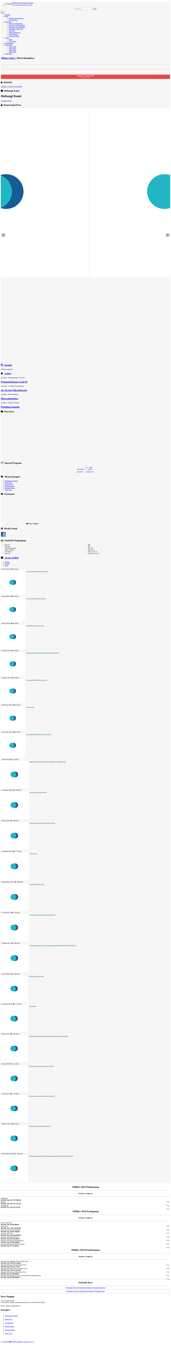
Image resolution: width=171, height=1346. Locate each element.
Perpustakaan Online (11, 481)
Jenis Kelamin (13, 34)
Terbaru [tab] (7, 562)
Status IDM (8, 45)
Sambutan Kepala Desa (16, 18)
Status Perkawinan (14, 32)
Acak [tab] (6, 565)
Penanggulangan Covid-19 (14, 382)
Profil (6, 16)
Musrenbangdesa (9, 398)
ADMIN (3, 86)
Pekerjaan (12, 31)
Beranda (7, 15)
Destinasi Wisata (10, 488)
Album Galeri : (9, 58)
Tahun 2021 (12, 48)
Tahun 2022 (12, 50)
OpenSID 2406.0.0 (17, 1342)
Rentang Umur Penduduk (17, 25)
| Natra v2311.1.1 (28, 1342)
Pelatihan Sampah (10, 407)
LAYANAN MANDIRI (14, 86)
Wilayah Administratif (15, 23)
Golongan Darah (14, 36)
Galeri (7, 373)
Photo (10, 39)
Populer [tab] (7, 564)
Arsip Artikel (11, 557)
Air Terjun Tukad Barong (14, 390)
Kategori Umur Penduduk (17, 27)
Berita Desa (8, 483)
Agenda (7, 365)
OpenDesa (5, 1342)
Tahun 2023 (12, 52)
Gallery (7, 38)
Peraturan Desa (9, 486)
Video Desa (12, 41)
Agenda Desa (9, 484)
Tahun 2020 (12, 47)
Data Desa (8, 22)
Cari (95, 9)
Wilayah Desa (13, 20)
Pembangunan (9, 43)
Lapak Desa (8, 54)
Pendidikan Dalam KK (16, 29)
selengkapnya (51, 516)
